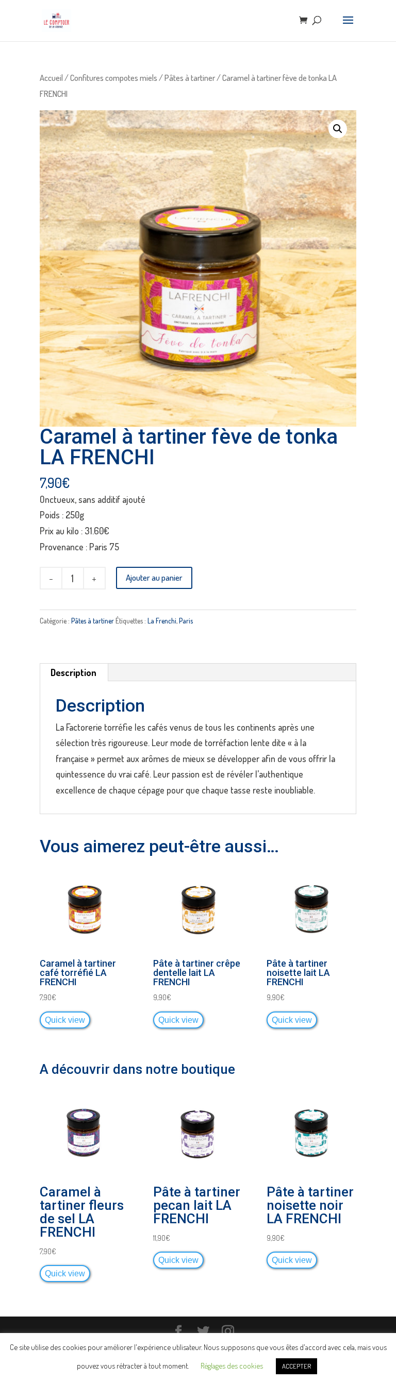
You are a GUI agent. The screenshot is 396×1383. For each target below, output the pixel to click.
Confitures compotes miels (113, 77)
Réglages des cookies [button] (232, 1366)
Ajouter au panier (154, 577)
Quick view (65, 1019)
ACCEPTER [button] (296, 1366)
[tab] (73, 672)
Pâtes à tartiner (189, 77)
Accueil (51, 77)
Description (73, 672)
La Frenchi (161, 620)
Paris (186, 620)
